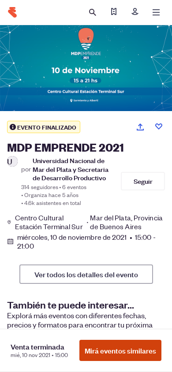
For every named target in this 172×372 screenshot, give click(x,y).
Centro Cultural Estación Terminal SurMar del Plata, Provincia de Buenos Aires (89, 222)
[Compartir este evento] (140, 127)
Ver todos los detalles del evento (86, 274)
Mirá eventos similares (120, 350)
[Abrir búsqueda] (92, 12)
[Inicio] (12, 12)
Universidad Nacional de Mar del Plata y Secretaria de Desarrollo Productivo (70, 169)
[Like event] (159, 126)
